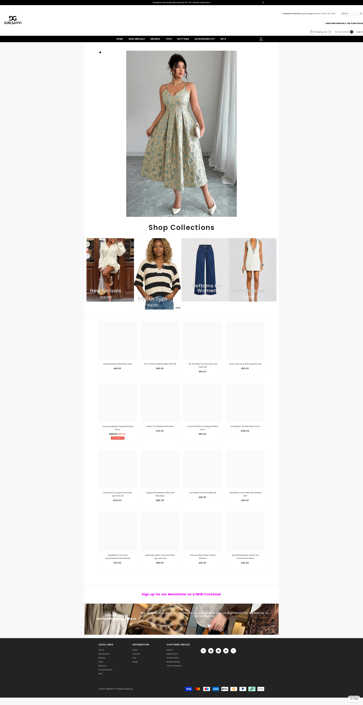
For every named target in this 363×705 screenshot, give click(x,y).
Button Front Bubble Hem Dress (160, 426)
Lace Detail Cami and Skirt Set (202, 492)
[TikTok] (218, 650)
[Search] (351, 13)
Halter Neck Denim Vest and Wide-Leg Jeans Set (160, 556)
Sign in (360, 32)
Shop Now (105, 296)
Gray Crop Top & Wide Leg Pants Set (245, 364)
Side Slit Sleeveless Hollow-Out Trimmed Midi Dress (245, 556)
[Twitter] (233, 650)
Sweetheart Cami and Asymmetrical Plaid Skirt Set (117, 556)
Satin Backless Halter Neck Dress (117, 364)
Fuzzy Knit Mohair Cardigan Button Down (202, 428)
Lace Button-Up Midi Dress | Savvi (245, 426)
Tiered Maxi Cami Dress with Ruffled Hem (245, 494)
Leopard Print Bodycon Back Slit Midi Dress (160, 494)
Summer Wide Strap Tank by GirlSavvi (203, 556)
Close (263, 2)
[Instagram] (211, 650)
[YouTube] (226, 650)
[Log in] (261, 39)
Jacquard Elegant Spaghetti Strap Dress (117, 428)
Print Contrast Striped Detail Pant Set (160, 364)
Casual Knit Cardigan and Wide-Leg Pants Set (118, 494)
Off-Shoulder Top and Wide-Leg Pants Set (202, 365)
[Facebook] (203, 650)
